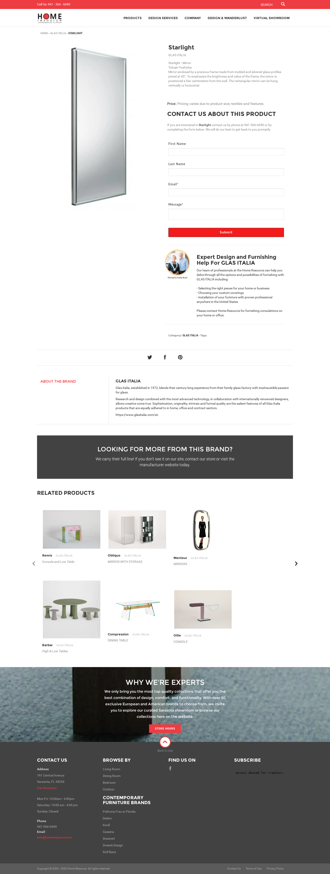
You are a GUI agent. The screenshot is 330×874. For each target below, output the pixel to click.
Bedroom (109, 782)
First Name (177, 144)
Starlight (181, 47)
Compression (128, 634)
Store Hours (165, 728)
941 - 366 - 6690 (59, 4)
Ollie (187, 635)
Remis (57, 555)
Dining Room (112, 776)
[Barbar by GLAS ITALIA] (71, 609)
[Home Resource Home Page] (49, 18)
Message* (175, 204)
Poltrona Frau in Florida (119, 811)
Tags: (203, 335)
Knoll (106, 825)
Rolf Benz (109, 852)
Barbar (57, 645)
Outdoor (108, 789)
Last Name (176, 164)
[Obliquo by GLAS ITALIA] (137, 529)
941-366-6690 (254, 125)
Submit (226, 232)
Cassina (108, 832)
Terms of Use (254, 868)
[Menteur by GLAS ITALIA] (203, 529)
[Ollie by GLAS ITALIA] (203, 609)
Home (44, 33)
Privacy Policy (275, 868)
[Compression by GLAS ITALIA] (137, 609)
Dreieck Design (113, 845)
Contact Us (52, 760)
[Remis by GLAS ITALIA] (71, 529)
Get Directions (47, 788)
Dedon (107, 818)
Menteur (191, 558)
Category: (175, 335)
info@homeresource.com (54, 837)
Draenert (109, 838)
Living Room (111, 769)
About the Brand (58, 381)
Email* (173, 184)
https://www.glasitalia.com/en (137, 415)
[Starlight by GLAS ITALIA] (99, 127)
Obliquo (124, 555)
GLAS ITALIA (58, 33)
